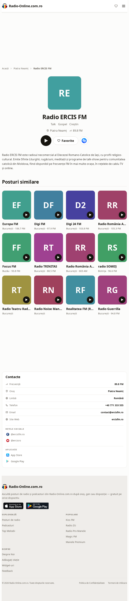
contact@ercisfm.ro (112, 412)
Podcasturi (8, 525)
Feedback (7, 570)
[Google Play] (37, 505)
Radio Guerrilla (109, 309)
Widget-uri (8, 565)
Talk (53, 124)
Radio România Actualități (112, 224)
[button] (16, 205)
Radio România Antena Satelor (80, 266)
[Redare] (46, 140)
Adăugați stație (10, 559)
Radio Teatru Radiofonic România (16, 309)
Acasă (5, 68)
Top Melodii (8, 531)
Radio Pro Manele (76, 531)
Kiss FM (70, 519)
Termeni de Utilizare (117, 583)
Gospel (62, 124)
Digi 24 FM (73, 224)
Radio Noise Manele (48, 309)
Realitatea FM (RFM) (80, 309)
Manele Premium (75, 542)
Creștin (73, 124)
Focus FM (9, 266)
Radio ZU (71, 525)
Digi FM (39, 224)
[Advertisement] (64, 39)
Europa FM (10, 224)
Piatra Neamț (21, 68)
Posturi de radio (11, 519)
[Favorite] (116, 6)
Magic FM (71, 536)
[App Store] (13, 505)
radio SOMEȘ (107, 266)
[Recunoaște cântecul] (84, 140)
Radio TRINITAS (45, 266)
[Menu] (123, 6)
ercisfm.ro (117, 419)
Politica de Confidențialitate (92, 583)
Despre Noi (8, 554)
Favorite (68, 141)
